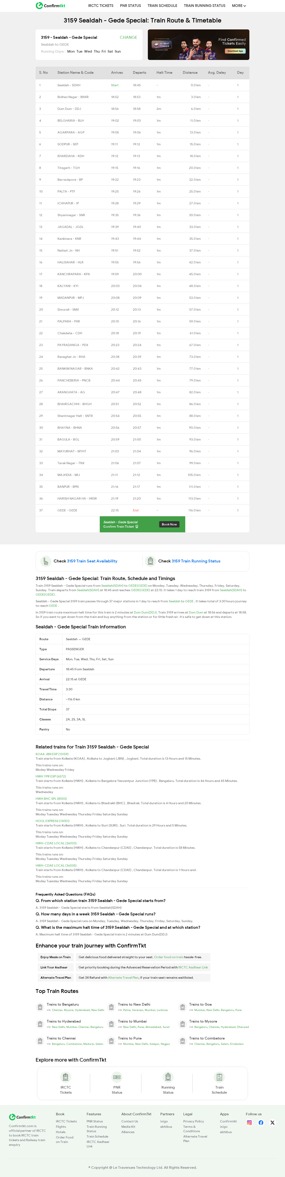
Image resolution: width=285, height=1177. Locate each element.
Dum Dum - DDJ (69, 109)
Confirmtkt (228, 1121)
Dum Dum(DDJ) (145, 612)
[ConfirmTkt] (22, 1117)
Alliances (127, 1132)
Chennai (57, 1010)
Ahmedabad (153, 1027)
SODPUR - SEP (67, 144)
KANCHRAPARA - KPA (73, 274)
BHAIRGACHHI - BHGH (74, 404)
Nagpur (165, 1044)
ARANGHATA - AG (71, 392)
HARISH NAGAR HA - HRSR (77, 498)
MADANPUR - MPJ (70, 297)
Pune (238, 1010)
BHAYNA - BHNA (69, 427)
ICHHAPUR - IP (68, 203)
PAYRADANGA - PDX (72, 345)
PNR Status (130, 6)
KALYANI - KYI (67, 286)
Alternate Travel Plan (123, 977)
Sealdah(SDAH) (112, 585)
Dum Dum (196, 612)
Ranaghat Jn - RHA (71, 357)
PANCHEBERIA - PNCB (73, 380)
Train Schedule (162, 6)
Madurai (88, 1044)
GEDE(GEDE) (138, 585)
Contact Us (129, 1121)
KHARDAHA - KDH (70, 156)
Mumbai (150, 1010)
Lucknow (162, 1010)
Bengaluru (227, 1010)
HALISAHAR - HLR (70, 262)
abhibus (166, 1126)
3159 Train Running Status (196, 561)
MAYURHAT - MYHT (71, 451)
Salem (99, 1044)
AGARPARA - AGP (70, 132)
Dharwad (243, 1027)
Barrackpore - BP (70, 179)
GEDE (189, 601)
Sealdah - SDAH (68, 85)
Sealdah (175, 601)
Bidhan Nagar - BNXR (73, 97)
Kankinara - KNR (69, 238)
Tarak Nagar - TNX (70, 463)
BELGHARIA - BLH (70, 120)
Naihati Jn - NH (68, 250)
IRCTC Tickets (100, 6)
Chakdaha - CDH (69, 333)
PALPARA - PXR (68, 321)
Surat (166, 1027)
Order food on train (168, 957)
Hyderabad (82, 1010)
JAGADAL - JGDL (70, 227)
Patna (126, 1010)
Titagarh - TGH (68, 168)
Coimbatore (74, 1044)
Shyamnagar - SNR (71, 215)
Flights (61, 1126)
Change (128, 37)
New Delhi (97, 1010)
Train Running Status (204, 6)
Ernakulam (237, 1044)
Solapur (154, 1044)
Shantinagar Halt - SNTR (75, 416)
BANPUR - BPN (68, 486)
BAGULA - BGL (68, 439)
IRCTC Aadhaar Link (193, 967)
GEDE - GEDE (67, 510)
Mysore (68, 1010)
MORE (237, 6)
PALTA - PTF (66, 191)
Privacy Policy (193, 1121)
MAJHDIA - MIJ (68, 475)
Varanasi (137, 1010)
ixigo (164, 1121)
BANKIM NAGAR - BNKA (75, 368)
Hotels (60, 1132)
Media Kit (128, 1126)
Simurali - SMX (68, 309)
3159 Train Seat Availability (92, 561)
